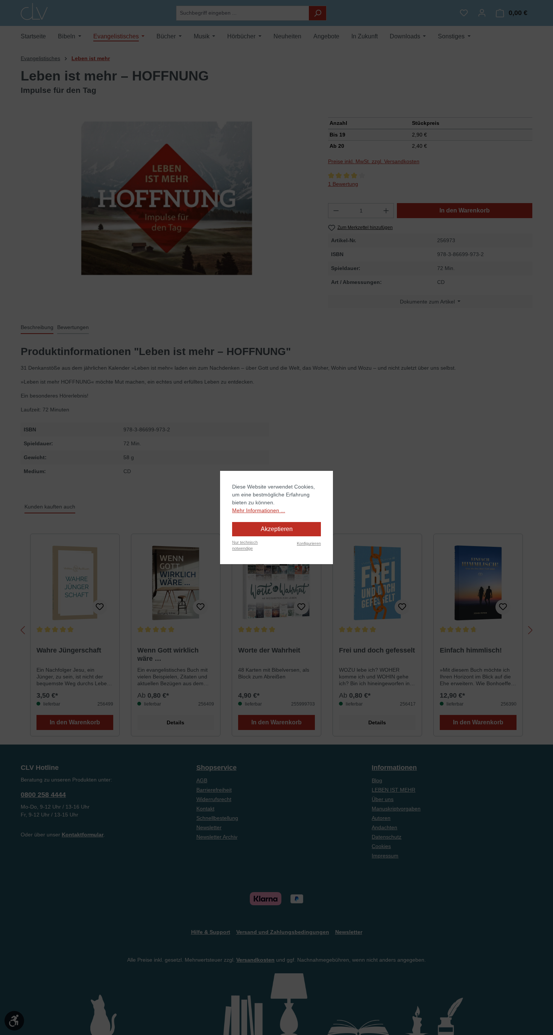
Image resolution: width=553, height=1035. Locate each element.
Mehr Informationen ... (258, 510)
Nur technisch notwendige (245, 545)
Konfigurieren (309, 543)
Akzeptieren (277, 529)
